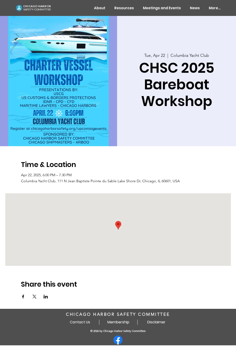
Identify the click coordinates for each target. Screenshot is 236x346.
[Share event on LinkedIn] (46, 296)
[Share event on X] (34, 296)
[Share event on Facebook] (23, 296)
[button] (124, 8)
